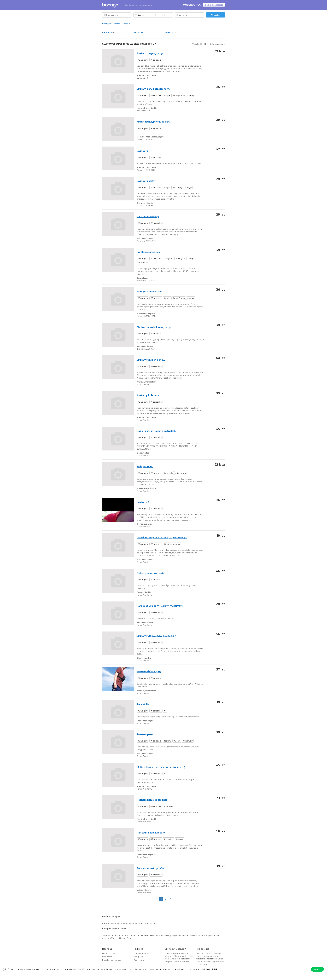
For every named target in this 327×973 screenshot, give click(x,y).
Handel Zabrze (126, 938)
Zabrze (117, 23)
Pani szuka (138, 32)
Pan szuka (107, 32)
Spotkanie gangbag (148, 252)
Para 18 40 (143, 704)
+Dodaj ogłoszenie (213, 5)
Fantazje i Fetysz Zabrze (152, 935)
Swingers (126, 23)
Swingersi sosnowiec (149, 291)
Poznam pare (145, 734)
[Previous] (157, 899)
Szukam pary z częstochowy (153, 88)
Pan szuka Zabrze (110, 923)
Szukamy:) (143, 502)
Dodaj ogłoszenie (141, 953)
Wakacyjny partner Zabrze (176, 935)
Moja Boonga (192, 5)
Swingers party (145, 180)
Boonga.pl (107, 23)
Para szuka (169, 32)
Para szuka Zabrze (146, 923)
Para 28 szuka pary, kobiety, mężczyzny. (160, 605)
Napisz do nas (108, 953)
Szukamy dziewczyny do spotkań (156, 635)
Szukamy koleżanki (148, 395)
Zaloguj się (138, 956)
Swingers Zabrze (212, 935)
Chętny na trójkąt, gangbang (154, 327)
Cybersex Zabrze (110, 938)
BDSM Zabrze (196, 935)
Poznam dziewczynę (149, 671)
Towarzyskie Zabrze (111, 935)
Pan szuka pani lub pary (151, 832)
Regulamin (107, 956)
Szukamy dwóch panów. (151, 359)
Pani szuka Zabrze (128, 923)
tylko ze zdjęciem (217, 44)
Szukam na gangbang (150, 53)
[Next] (170, 899)
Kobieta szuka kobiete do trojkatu (157, 431)
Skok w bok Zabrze (131, 935)
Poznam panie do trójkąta (152, 799)
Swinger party (145, 466)
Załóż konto (138, 960)
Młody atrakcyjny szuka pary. (154, 121)
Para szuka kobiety (148, 216)
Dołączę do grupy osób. (150, 573)
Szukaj (216, 15)
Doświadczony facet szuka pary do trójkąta (162, 537)
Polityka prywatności (111, 960)
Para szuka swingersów (150, 868)
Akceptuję (317, 969)
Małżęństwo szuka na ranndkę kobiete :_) (161, 767)
